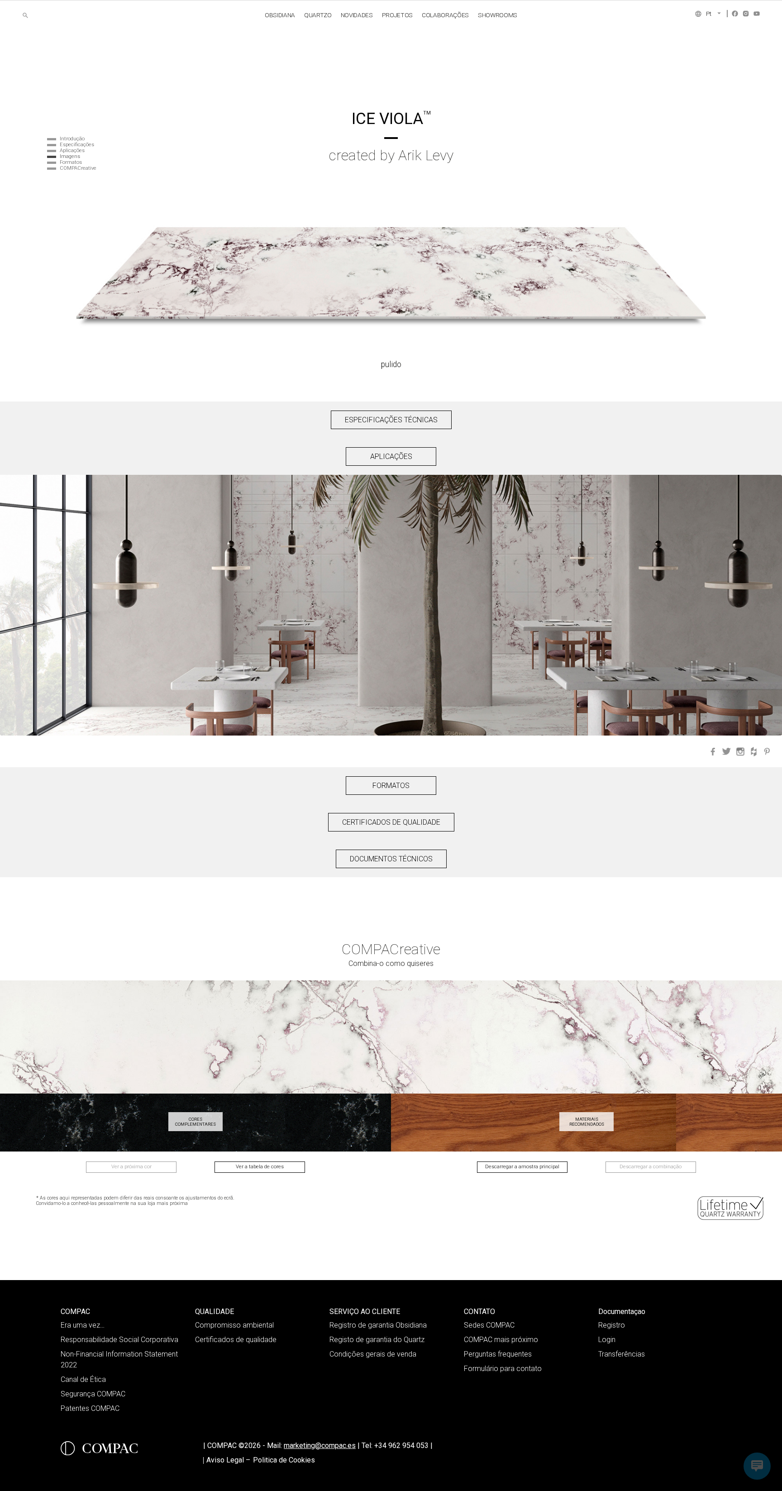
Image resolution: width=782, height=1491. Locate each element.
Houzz (754, 751)
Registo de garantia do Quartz (376, 1339)
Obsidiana (280, 15)
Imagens (70, 156)
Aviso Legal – (228, 1460)
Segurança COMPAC (93, 1394)
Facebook (735, 13)
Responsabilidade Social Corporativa (119, 1339)
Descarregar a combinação (651, 1167)
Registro (611, 1325)
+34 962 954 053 (403, 1445)
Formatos (71, 162)
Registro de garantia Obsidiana (378, 1325)
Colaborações (445, 15)
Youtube (756, 13)
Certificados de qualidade (236, 1339)
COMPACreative (78, 168)
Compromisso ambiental (234, 1325)
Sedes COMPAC (489, 1325)
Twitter (727, 751)
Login (606, 1339)
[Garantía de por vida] (731, 1208)
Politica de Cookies (284, 1460)
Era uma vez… (83, 1325)
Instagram (745, 13)
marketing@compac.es (320, 1445)
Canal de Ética (83, 1379)
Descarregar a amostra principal (522, 1167)
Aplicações (72, 150)
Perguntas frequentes (498, 1354)
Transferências (621, 1354)
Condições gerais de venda (372, 1354)
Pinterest (767, 751)
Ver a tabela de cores (260, 1167)
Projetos (397, 15)
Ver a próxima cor (131, 1167)
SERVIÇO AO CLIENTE (364, 1311)
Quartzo (318, 15)
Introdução (72, 139)
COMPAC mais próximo (501, 1339)
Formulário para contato (503, 1368)
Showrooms (497, 15)
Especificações (77, 145)
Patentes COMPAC (90, 1408)
